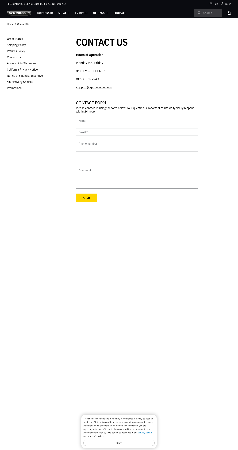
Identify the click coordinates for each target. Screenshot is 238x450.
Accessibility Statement (22, 63)
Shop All (120, 13)
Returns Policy (16, 51)
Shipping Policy (16, 45)
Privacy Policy (145, 432)
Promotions (14, 88)
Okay (119, 443)
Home (10, 24)
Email (83, 132)
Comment (85, 170)
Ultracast (100, 13)
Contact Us (23, 24)
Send (86, 198)
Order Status (15, 39)
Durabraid (45, 13)
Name (82, 120)
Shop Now (61, 3)
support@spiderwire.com (94, 87)
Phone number (88, 143)
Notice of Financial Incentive (25, 75)
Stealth (64, 13)
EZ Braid (81, 13)
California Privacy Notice (22, 69)
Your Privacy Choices (20, 82)
